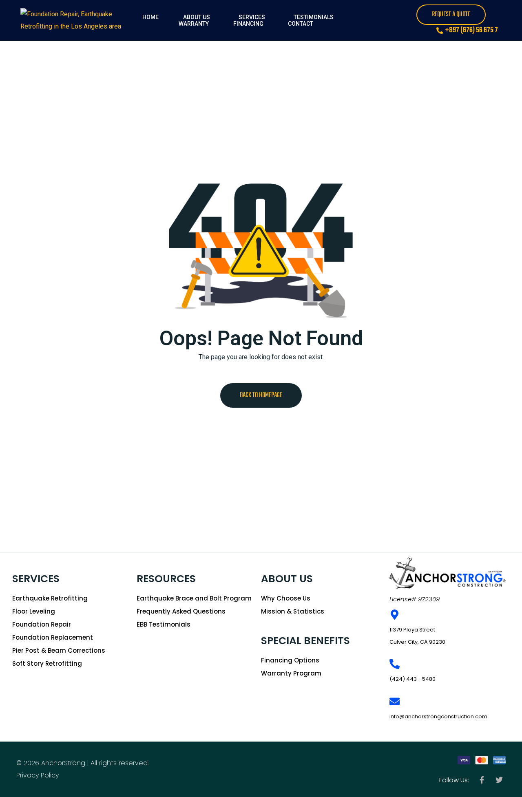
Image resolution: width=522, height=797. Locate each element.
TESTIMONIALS (314, 17)
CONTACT (300, 23)
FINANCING (248, 23)
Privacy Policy (37, 775)
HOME (150, 17)
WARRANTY (194, 23)
